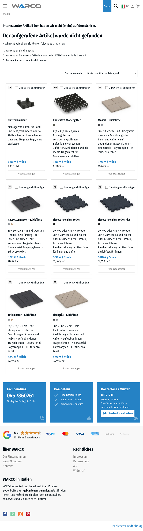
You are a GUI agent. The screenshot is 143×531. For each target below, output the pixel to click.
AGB (75, 466)
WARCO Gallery (12, 461)
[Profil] (132, 6)
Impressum (80, 457)
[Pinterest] (28, 514)
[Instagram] (20, 514)
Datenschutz (81, 461)
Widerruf (78, 471)
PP (100, 87)
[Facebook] (5, 514)
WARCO (6, 14)
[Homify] (12, 514)
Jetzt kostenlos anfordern (118, 413)
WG (55, 87)
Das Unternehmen (14, 457)
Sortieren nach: (73, 73)
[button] (6, 6)
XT (55, 187)
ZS (10, 87)
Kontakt (8, 466)
